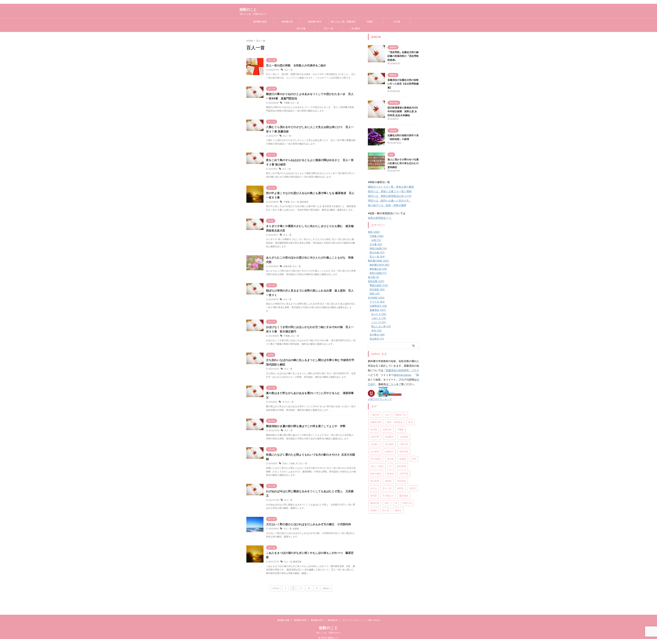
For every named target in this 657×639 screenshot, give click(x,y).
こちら (392, 384)
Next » (327, 588)
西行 (387, 503)
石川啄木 (355, 28)
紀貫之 (412, 488)
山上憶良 (374, 451)
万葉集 (369, 21)
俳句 (410, 422)
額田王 (398, 510)
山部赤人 (389, 451)
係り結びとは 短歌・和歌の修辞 (387, 205)
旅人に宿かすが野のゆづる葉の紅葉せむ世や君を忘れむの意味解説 (403, 163)
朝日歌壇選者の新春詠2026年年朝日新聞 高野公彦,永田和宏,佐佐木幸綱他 (403, 111)
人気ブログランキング (380, 399)
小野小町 (403, 444)
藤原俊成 (304, 202)
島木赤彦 (403, 451)
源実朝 (388, 481)
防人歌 (386, 510)
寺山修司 (389, 444)
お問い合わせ (373, 620)
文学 (414, 458)
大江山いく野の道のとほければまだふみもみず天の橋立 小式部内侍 (308, 524)
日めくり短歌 (288, 463)
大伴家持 (403, 436)
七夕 (387, 414)
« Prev (275, 588)
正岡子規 (403, 473)
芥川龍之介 (388, 495)
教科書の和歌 (300, 620)
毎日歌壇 (374, 481)
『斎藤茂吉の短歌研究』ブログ (401, 370)
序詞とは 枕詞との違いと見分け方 (389, 200)
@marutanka (403, 375)
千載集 (287, 102)
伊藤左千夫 (400, 414)
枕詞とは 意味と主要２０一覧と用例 (389, 191)
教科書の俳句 (314, 21)
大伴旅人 (374, 444)
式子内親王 (375, 458)
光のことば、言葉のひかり (328, 632)
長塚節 (373, 510)
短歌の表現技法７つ (380, 218)
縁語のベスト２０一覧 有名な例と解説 (391, 186)
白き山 (373, 488)
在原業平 (389, 436)
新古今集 (301, 28)
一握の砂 (374, 414)
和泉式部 (287, 266)
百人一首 (328, 28)
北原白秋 (387, 429)
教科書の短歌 (260, 21)
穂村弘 (400, 488)
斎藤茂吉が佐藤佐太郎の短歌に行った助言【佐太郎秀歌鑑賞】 (403, 83)
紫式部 (373, 495)
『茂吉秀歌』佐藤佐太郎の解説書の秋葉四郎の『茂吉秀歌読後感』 (403, 56)
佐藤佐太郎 (375, 422)
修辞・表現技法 (395, 422)
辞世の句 (407, 503)
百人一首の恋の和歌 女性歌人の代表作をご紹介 (296, 65)
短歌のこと (248, 9)
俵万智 (373, 429)
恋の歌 (390, 458)
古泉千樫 (374, 436)
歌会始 (390, 473)
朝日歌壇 (401, 466)
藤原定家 (297, 561)
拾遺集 (402, 458)
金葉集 (296, 528)
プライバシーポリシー (352, 620)
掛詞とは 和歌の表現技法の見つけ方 (389, 196)
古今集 (397, 21)
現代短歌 (401, 481)
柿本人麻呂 (375, 473)
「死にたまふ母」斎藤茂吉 (342, 21)
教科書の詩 (287, 21)
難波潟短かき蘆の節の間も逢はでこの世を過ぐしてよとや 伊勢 (305, 426)
